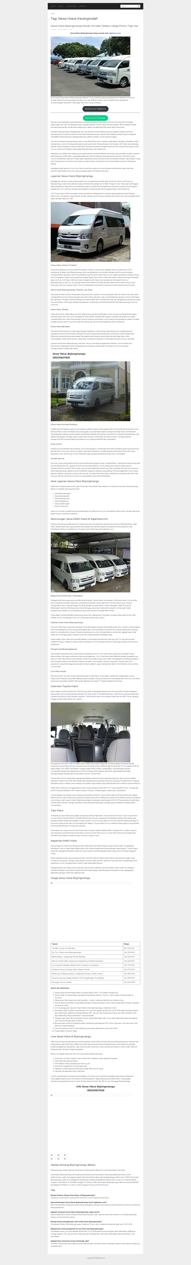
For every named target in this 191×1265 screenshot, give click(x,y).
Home (53, 6)
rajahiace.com (115, 33)
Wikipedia (104, 1185)
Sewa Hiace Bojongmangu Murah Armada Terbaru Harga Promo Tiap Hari (94, 25)
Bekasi (53, 29)
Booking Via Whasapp (96, 118)
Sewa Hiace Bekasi (77, 168)
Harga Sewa (71, 6)
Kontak (82, 6)
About (61, 6)
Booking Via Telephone (95, 109)
